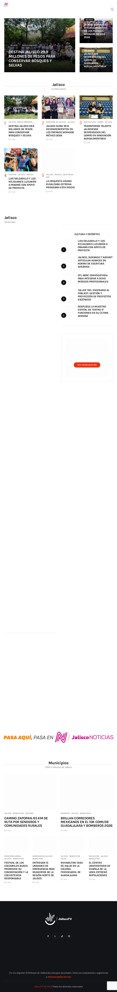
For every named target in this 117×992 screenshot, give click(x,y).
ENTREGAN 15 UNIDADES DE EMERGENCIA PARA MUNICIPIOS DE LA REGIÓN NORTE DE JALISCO (44, 870)
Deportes (65, 813)
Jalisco (14, 45)
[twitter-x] (55, 936)
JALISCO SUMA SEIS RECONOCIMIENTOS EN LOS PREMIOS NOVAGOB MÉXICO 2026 (95, 31)
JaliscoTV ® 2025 (42, 986)
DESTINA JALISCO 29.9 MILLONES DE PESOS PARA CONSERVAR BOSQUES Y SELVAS (32, 59)
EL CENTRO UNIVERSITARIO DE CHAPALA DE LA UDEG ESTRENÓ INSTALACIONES (99, 869)
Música (30, 175)
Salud (63, 859)
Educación (94, 856)
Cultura (12, 175)
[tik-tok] (62, 936)
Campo (100, 122)
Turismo (29, 813)
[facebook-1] (48, 936)
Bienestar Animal (12, 856)
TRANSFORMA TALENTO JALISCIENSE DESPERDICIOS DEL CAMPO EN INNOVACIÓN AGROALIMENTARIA (95, 57)
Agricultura (90, 122)
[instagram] (69, 936)
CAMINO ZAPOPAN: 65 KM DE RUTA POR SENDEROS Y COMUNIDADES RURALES (26, 822)
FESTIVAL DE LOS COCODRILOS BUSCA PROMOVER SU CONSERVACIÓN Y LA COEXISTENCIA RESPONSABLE (16, 870)
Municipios (18, 813)
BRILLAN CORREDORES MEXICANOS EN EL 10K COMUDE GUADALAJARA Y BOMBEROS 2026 (87, 822)
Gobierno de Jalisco (56, 122)
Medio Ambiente (30, 45)
